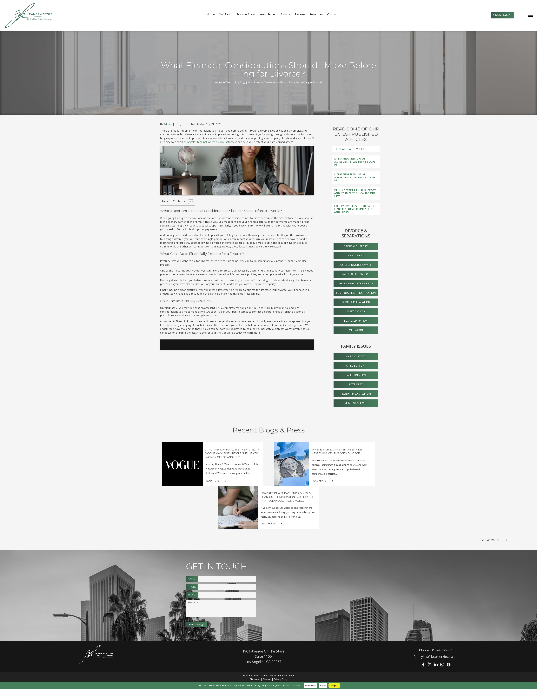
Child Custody (356, 356)
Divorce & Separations (356, 233)
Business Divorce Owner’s (356, 264)
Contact (332, 14)
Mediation (356, 330)
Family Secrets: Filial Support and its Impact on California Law (355, 193)
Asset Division (356, 311)
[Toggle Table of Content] (189, 201)
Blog (178, 124)
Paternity (356, 384)
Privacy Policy (281, 679)
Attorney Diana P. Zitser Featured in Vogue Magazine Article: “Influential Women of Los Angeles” (232, 453)
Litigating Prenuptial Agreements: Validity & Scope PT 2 (354, 177)
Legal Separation (356, 320)
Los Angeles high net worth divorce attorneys (209, 142)
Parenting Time (356, 375)
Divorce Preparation (356, 302)
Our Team (225, 14)
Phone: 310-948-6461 (436, 650)
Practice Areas (245, 14)
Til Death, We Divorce (349, 149)
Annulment (356, 255)
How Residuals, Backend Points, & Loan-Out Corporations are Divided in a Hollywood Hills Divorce (287, 497)
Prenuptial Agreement (356, 393)
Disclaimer (254, 679)
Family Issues (356, 346)
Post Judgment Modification (356, 292)
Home (211, 14)
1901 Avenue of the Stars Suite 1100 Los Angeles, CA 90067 (263, 656)
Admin (167, 124)
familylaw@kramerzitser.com (436, 656)
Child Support (356, 365)
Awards (286, 14)
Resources (316, 14)
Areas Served (267, 14)
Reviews (300, 14)
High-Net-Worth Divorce (356, 283)
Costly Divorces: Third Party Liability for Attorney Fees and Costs (354, 209)
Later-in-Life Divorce (356, 274)
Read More (212, 480)
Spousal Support (356, 246)
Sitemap (267, 679)
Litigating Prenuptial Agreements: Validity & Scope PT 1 (354, 161)
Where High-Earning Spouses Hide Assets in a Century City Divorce (337, 451)
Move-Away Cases (356, 403)
